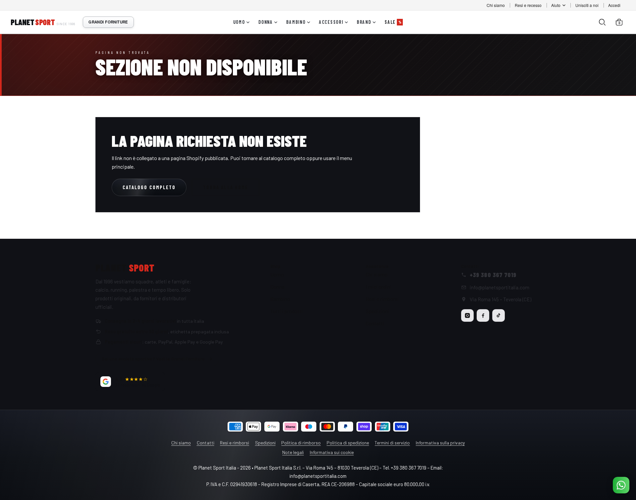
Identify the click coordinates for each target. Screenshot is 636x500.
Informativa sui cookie (332, 452)
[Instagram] (467, 315)
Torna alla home (225, 187)
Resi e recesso (528, 5)
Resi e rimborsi (382, 299)
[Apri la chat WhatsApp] (621, 485)
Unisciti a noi (587, 5)
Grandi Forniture (108, 22)
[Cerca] (602, 22)
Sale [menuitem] (393, 22)
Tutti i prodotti (286, 311)
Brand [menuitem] (364, 22)
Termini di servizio (392, 442)
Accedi (614, 5)
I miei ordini (378, 286)
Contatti (375, 323)
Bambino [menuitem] (295, 22)
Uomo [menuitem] (239, 22)
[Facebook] (483, 315)
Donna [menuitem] (265, 22)
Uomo (277, 274)
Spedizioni (377, 311)
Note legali (293, 452)
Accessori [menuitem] (331, 22)
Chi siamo (496, 5)
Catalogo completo (149, 187)
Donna (277, 286)
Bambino (280, 299)
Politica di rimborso (301, 442)
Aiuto (555, 5)
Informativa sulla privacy (440, 442)
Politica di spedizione (348, 442)
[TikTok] (498, 315)
